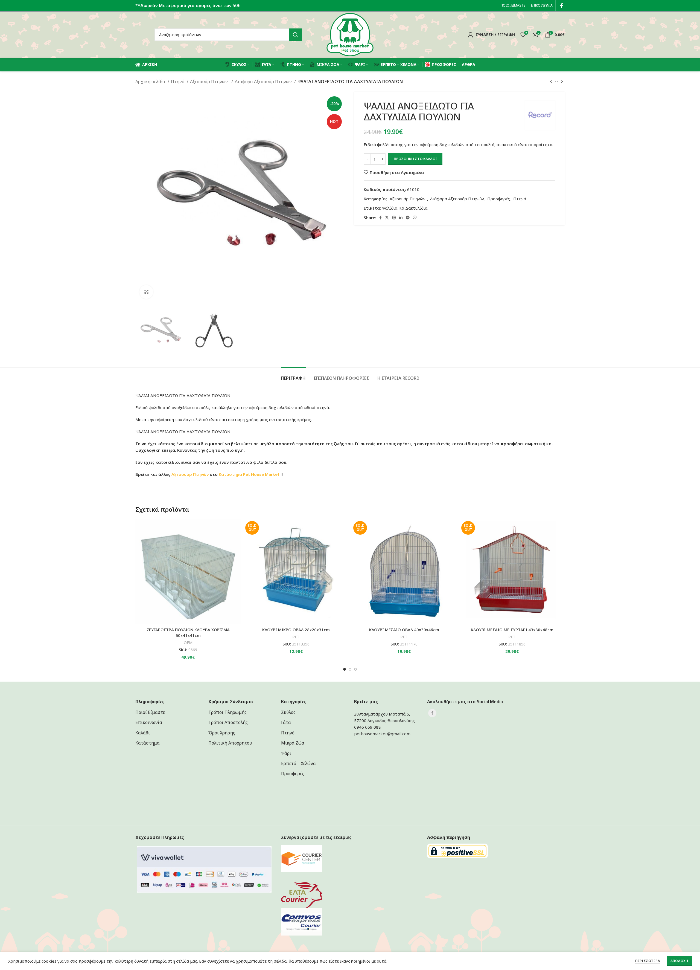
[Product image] (188, 571)
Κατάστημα (230, 474)
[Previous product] (551, 82)
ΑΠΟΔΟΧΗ (679, 961)
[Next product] (562, 82)
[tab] (293, 375)
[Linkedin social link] (401, 217)
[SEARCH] (295, 34)
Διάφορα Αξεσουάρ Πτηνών (264, 82)
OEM (188, 642)
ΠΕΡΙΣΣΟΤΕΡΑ (647, 960)
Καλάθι (142, 733)
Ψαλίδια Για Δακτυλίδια (404, 208)
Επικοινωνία (148, 722)
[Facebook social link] (561, 6)
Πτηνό (178, 82)
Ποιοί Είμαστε (150, 712)
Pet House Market (261, 474)
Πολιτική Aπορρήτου (230, 743)
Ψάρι (286, 753)
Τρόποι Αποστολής (228, 722)
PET (296, 636)
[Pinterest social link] (394, 217)
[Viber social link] (414, 217)
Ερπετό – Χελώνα (298, 763)
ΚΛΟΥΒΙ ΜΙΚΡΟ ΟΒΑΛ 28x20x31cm (296, 629)
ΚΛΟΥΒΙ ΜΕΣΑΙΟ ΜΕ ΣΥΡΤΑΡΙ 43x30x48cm (512, 629)
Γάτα (286, 722)
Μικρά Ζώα (292, 743)
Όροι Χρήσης (221, 733)
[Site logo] (350, 34)
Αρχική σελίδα (150, 82)
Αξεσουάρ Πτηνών (210, 82)
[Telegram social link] (407, 217)
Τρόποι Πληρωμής (227, 712)
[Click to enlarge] (146, 292)
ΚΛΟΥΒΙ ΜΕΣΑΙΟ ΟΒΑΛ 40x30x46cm (404, 629)
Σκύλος (288, 712)
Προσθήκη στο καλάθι (415, 158)
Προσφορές (498, 198)
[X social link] (386, 217)
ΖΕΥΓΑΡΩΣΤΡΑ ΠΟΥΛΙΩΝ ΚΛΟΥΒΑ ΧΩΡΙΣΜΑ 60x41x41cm (188, 632)
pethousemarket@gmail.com (382, 733)
